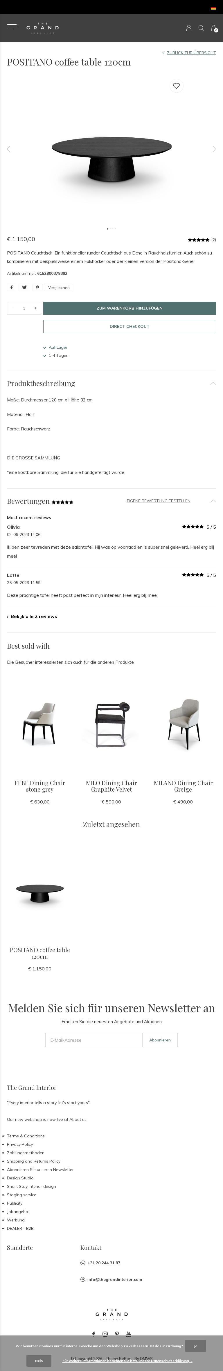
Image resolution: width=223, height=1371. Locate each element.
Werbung (16, 1220)
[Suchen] (201, 27)
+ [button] (35, 308)
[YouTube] (128, 1334)
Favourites (177, 86)
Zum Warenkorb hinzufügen (130, 308)
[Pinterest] (117, 1334)
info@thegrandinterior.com (114, 1279)
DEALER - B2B (20, 1228)
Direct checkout (130, 326)
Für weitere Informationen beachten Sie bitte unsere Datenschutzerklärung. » (127, 1361)
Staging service (21, 1194)
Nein (39, 1361)
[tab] (111, 383)
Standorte (20, 1247)
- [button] (13, 308)
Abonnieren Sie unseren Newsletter (40, 1169)
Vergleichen (59, 287)
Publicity (14, 1203)
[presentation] (8, 149)
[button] (12, 27)
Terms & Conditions (26, 1136)
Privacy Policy (20, 1144)
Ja (195, 1346)
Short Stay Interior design (31, 1186)
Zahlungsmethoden (25, 1152)
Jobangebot (18, 1211)
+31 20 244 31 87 (103, 1262)
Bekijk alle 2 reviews (34, 616)
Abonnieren (160, 1040)
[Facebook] (93, 1334)
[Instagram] (105, 1334)
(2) (213, 239)
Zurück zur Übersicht (191, 52)
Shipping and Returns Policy (33, 1161)
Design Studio (20, 1178)
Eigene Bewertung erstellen (158, 500)
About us (78, 1119)
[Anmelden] (188, 27)
